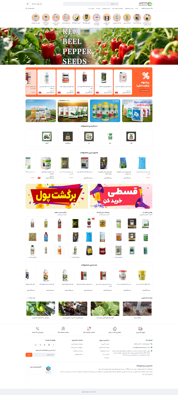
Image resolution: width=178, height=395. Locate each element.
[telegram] (40, 345)
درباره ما (106, 358)
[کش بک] (57, 196)
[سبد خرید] (28, 4)
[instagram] (49, 345)
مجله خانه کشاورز (104, 347)
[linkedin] (36, 345)
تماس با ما (106, 354)
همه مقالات (31, 298)
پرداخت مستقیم (78, 351)
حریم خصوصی (79, 354)
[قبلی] (152, 17)
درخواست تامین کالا (77, 347)
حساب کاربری (105, 344)
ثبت (29, 355)
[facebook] (53, 345)
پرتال (83, 392)
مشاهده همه (145, 90)
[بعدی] (25, 17)
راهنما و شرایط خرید (77, 344)
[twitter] (44, 345)
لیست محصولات (104, 351)
